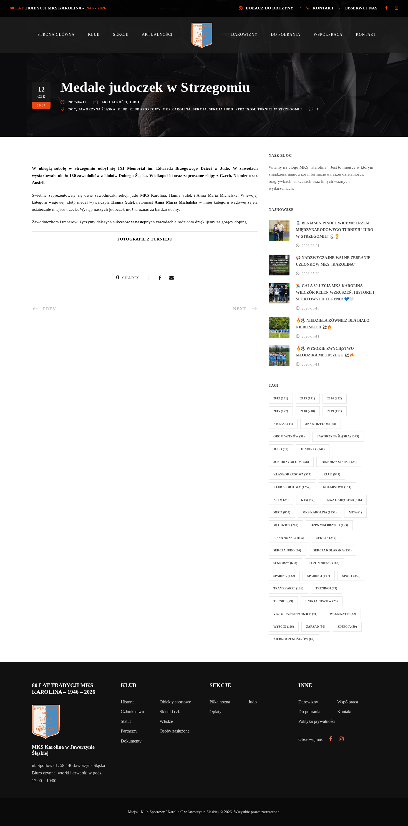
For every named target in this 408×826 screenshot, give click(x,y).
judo (280, 449)
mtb (355, 512)
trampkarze (288, 588)
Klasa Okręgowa (292, 474)
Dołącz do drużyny (269, 8)
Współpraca (328, 34)
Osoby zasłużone (175, 731)
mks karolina (177, 109)
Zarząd (315, 626)
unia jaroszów (321, 601)
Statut (126, 721)
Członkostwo (132, 711)
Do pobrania (285, 34)
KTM (307, 499)
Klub (94, 34)
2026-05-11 (310, 336)
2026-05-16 (310, 308)
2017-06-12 (77, 102)
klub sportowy (145, 109)
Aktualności (157, 34)
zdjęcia (347, 626)
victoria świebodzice (295, 613)
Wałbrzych (343, 613)
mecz (281, 512)
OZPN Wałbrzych (329, 525)
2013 (307, 398)
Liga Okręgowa (344, 499)
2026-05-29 (310, 274)
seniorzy (285, 563)
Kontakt (323, 8)
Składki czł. (170, 711)
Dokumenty (131, 741)
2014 (334, 398)
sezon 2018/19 (324, 563)
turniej (283, 601)
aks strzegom (320, 423)
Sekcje (121, 34)
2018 (307, 411)
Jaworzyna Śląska (96, 109)
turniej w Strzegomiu (280, 109)
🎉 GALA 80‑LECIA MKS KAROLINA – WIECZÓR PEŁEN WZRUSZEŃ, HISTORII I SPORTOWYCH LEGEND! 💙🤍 (335, 292)
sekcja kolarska (332, 550)
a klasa (283, 423)
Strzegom (245, 109)
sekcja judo (221, 109)
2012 (280, 398)
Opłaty (215, 711)
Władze (166, 721)
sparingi (318, 575)
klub (122, 109)
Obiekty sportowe (175, 702)
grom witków (289, 436)
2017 (72, 109)
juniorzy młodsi (291, 461)
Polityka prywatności (316, 721)
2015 (280, 411)
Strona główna (56, 34)
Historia (128, 702)
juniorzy (313, 449)
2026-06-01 (310, 246)
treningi (326, 588)
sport (351, 575)
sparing (284, 575)
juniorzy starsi (339, 461)
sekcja (200, 109)
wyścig (283, 626)
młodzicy (285, 525)
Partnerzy (129, 731)
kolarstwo (337, 487)
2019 (334, 411)
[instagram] (396, 8)
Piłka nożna (220, 702)
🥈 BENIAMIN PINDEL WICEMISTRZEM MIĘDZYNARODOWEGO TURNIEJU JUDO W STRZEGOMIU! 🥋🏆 (334, 230)
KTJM (281, 499)
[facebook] (386, 8)
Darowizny (244, 34)
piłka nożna (288, 537)
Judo (134, 102)
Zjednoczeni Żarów (293, 639)
